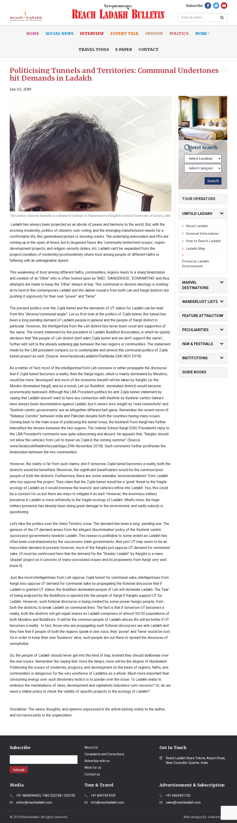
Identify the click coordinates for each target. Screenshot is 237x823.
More (201, 33)
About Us (91, 747)
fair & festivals (197, 344)
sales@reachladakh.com (183, 802)
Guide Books (194, 372)
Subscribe (194, 6)
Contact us (92, 774)
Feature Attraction (202, 316)
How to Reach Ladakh (203, 241)
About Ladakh (197, 226)
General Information (202, 233)
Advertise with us (97, 761)
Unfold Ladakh (197, 213)
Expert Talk (124, 33)
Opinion (154, 33)
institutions (195, 358)
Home (32, 33)
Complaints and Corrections (104, 754)
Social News (59, 33)
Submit (19, 770)
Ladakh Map (195, 248)
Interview (92, 33)
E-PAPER (123, 49)
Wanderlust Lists (200, 302)
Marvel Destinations (195, 285)
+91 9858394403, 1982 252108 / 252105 (45, 795)
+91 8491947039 (103, 795)
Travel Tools (93, 49)
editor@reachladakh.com (34, 802)
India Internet (217, 817)
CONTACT (148, 49)
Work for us (92, 767)
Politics (178, 33)
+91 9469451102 (178, 795)
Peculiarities (195, 330)
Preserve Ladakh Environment (195, 264)
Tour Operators (198, 199)
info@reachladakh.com (107, 802)
